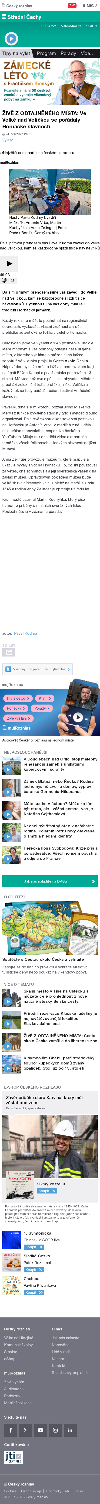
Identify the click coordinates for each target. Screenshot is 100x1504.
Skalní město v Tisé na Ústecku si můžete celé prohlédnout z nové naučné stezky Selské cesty (57, 996)
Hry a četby (16, 698)
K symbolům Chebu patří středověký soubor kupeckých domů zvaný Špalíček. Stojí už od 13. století (59, 1063)
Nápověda (61, 1345)
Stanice (10, 1352)
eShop (9, 1359)
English (79, 1491)
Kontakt (58, 1366)
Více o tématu (19, 984)
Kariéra (58, 1359)
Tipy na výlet (16, 53)
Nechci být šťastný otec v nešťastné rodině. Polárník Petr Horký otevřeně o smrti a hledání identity (59, 831)
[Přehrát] (9, 264)
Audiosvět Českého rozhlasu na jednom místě (38, 740)
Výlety (7, 140)
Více (88, 53)
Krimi (43, 698)
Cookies (10, 1491)
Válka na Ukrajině (18, 1338)
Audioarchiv (71, 26)
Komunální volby (18, 1345)
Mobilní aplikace (18, 1403)
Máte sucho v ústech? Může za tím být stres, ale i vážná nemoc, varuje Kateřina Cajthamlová (58, 808)
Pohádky (14, 708)
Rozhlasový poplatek (70, 1373)
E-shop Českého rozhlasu (32, 1087)
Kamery (92, 26)
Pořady (68, 53)
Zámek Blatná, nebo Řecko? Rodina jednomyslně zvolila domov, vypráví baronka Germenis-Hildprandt (58, 786)
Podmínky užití (57, 1491)
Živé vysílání (17, 718)
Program (48, 26)
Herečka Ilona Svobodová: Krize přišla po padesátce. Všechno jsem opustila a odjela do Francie (61, 853)
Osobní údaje (31, 1491)
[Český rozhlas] (17, 5)
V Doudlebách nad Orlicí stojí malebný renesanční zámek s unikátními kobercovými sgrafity (61, 764)
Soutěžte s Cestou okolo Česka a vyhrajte (43, 959)
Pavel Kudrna (25, 633)
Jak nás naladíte (66, 1338)
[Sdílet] (12, 281)
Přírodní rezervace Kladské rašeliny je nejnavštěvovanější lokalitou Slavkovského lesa (60, 1018)
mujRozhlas (12, 684)
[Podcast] (4, 281)
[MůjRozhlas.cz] (9, 163)
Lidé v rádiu (62, 1352)
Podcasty (12, 1396)
